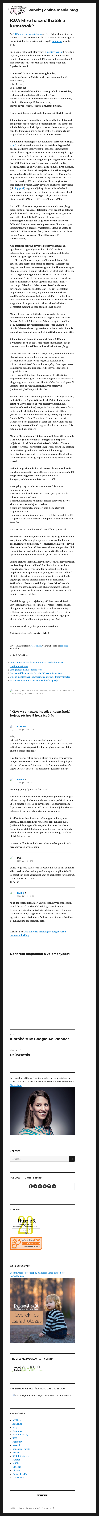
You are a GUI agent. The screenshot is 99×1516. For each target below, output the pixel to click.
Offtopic (17, 1467)
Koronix (21, 726)
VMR (41, 693)
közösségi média (21, 1449)
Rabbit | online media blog (21, 1508)
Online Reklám (68, 691)
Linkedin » (16, 1085)
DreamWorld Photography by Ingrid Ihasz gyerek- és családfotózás (37, 1274)
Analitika (17, 1424)
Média (58, 691)
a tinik (13, 145)
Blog (15, 1427)
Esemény (17, 1431)
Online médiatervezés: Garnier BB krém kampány (36, 673)
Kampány (44, 691)
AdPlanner (16, 693)
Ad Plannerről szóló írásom (27, 34)
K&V (37, 691)
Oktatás (16, 1470)
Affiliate (17, 1420)
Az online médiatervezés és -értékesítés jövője (34, 680)
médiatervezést (55, 52)
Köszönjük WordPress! (44, 1508)
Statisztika (18, 1477)
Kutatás (52, 691)
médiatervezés (31, 693)
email (65, 646)
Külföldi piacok (21, 1456)
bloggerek (19, 188)
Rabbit (16, 691)
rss (61, 646)
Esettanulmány (20, 1434)
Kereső (16, 1445)
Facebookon (36, 646)
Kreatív (16, 1452)
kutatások (57, 41)
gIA (23, 693)
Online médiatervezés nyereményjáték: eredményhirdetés (40, 677)
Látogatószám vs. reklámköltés (26, 669)
